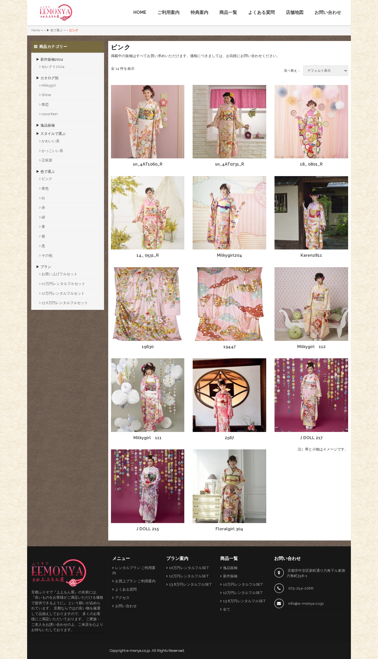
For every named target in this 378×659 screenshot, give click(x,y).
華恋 (45, 104)
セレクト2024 (53, 67)
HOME (139, 12)
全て (226, 609)
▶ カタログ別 (47, 78)
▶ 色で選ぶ (54, 30)
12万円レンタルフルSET (189, 576)
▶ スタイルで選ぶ (51, 134)
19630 (148, 346)
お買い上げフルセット (59, 274)
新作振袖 (230, 576)
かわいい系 (50, 141)
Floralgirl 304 (229, 528)
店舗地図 (295, 12)
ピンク (47, 179)
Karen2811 (311, 255)
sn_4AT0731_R (229, 164)
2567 (229, 437)
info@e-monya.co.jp (305, 603)
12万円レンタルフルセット (63, 293)
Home (35, 30)
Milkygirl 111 (147, 437)
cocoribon (50, 114)
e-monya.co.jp (138, 650)
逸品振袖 (230, 568)
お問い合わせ (328, 12)
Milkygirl (49, 85)
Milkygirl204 (229, 255)
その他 (47, 255)
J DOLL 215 (147, 528)
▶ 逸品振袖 (45, 125)
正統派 (47, 160)
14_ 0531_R (147, 255)
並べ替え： (292, 71)
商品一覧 (228, 12)
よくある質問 (261, 12)
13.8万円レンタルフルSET (190, 584)
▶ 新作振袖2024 (49, 59)
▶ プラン (43, 267)
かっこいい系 (52, 151)
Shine (46, 95)
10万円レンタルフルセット (63, 284)
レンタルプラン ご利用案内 (134, 570)
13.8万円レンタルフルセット (65, 303)
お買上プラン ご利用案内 (135, 581)
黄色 (45, 188)
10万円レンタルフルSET (189, 568)
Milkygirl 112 (311, 346)
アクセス (122, 598)
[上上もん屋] (56, 12)
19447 (229, 346)
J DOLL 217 (311, 437)
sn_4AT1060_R (147, 164)
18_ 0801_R (311, 164)
